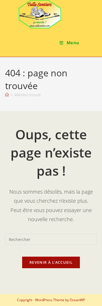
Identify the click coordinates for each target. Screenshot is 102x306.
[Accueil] (7, 94)
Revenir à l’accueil (51, 262)
